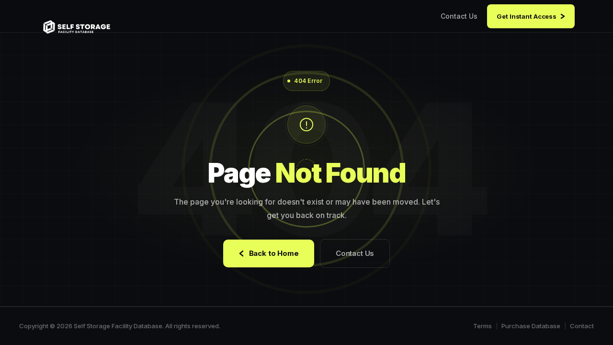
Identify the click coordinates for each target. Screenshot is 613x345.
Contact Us (459, 16)
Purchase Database (530, 326)
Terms (482, 326)
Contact (582, 326)
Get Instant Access (526, 16)
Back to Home (274, 253)
